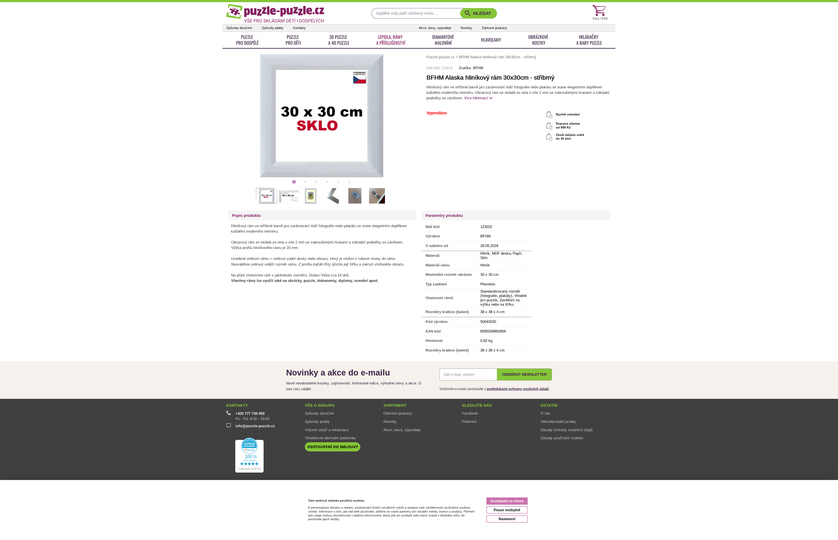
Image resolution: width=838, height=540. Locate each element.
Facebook (470, 413)
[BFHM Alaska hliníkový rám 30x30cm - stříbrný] (321, 115)
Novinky (466, 28)
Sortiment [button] (395, 405)
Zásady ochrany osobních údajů (566, 430)
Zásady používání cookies (562, 438)
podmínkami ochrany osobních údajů (518, 389)
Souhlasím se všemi (507, 501)
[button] (478, 13)
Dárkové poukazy (494, 28)
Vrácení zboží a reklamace (327, 430)
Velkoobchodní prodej (558, 421)
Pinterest (469, 421)
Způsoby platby (272, 28)
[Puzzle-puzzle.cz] (275, 13)
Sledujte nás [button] (477, 405)
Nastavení (507, 519)
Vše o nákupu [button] (320, 405)
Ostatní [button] (549, 405)
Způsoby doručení (239, 28)
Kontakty (299, 28)
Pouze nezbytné (507, 510)
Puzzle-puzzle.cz (441, 57)
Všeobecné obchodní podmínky (330, 438)
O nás (545, 413)
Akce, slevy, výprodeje (435, 28)
